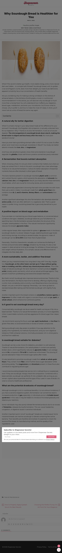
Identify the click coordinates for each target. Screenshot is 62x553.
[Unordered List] (20, 524)
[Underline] (13, 524)
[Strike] (16, 524)
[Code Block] (25, 524)
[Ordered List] (18, 524)
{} (29, 524)
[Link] (27, 524)
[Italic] (11, 524)
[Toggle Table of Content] (56, 116)
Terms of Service (54, 547)
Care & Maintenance (11, 497)
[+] (31, 524)
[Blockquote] (22, 524)
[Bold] (9, 524)
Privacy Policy (41, 547)
